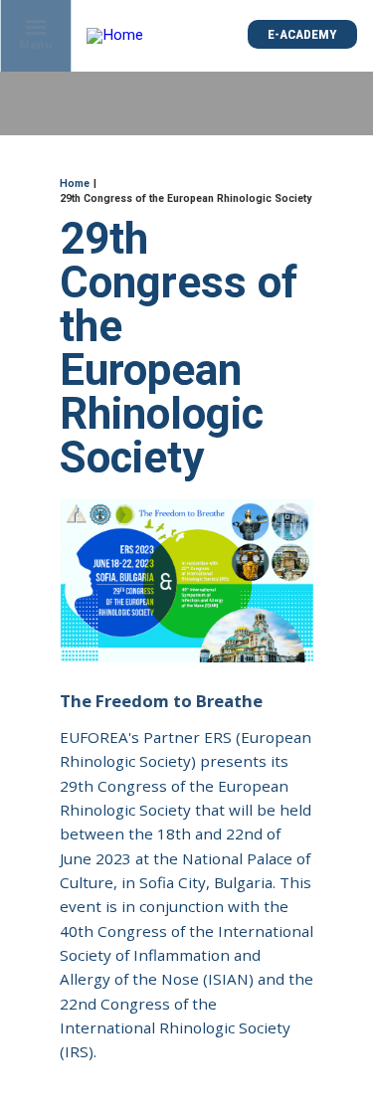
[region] (186, 943)
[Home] (117, 36)
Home (75, 183)
